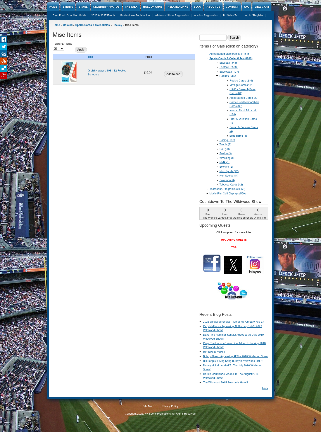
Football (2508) (228, 67)
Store (83, 7)
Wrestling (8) (227, 158)
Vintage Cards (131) (242, 85)
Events (68, 7)
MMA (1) (224, 162)
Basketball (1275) (229, 71)
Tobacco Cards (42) (231, 184)
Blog (197, 7)
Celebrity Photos (106, 7)
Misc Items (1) (238, 136)
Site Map (148, 406)
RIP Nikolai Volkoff (214, 351)
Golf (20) (224, 149)
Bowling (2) (226, 166)
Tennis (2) (225, 144)
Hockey (117, 25)
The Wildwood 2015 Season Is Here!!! (225, 382)
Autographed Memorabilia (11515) (229, 53)
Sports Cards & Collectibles (92, 25)
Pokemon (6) (227, 180)
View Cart (262, 7)
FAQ (246, 7)
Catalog (67, 25)
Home (53, 7)
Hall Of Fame (152, 7)
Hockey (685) (227, 76)
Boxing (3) (225, 153)
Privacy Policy (170, 406)
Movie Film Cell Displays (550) (227, 193)
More (265, 388)
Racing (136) (227, 140)
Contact (232, 7)
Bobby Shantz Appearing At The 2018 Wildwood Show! (235, 356)
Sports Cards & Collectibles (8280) (230, 58)
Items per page (62, 43)
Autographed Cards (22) (244, 97)
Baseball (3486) (228, 62)
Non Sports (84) (228, 175)
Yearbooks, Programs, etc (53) (227, 188)
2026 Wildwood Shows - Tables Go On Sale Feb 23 (233, 321)
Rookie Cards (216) (241, 80)
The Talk (131, 7)
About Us (213, 7)
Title (90, 57)
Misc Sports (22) (229, 171)
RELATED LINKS (177, 7)
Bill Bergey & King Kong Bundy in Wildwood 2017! (232, 360)
